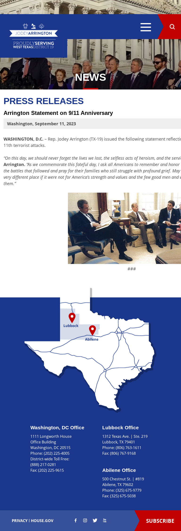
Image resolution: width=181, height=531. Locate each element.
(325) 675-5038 (123, 496)
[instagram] (85, 520)
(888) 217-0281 (43, 464)
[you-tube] (104, 520)
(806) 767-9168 (123, 453)
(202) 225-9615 (51, 470)
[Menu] (145, 28)
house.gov (42, 520)
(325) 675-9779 (128, 490)
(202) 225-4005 (57, 453)
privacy (20, 520)
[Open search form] (172, 26)
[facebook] (76, 520)
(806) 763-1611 (128, 447)
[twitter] (95, 520)
